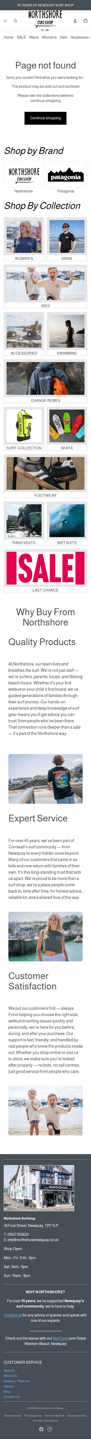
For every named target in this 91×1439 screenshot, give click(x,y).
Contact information (45, 1420)
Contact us (13, 1315)
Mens (33, 37)
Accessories (81, 37)
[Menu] (5, 20)
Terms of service (54, 1415)
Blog (7, 1391)
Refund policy (13, 1415)
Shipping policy (77, 1415)
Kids (63, 37)
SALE (21, 37)
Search (9, 1370)
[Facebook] (41, 1429)
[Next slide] (82, 178)
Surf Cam (61, 1338)
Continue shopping (45, 118)
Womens (49, 37)
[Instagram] (49, 1429)
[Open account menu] (75, 21)
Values (9, 1386)
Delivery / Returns (17, 1381)
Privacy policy (33, 1415)
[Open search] (15, 21)
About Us (10, 1375)
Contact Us (12, 1397)
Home (8, 37)
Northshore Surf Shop (49, 1408)
